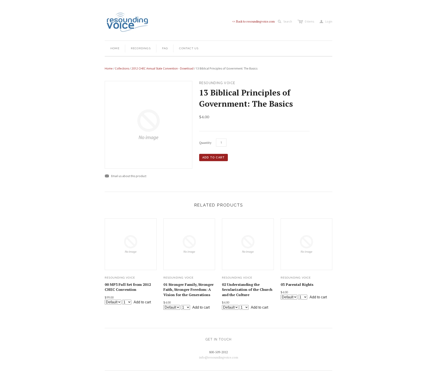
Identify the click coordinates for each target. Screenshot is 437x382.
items (309, 21)
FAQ (165, 48)
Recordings (141, 48)
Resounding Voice (120, 277)
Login (326, 21)
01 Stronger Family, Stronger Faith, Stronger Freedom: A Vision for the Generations (188, 289)
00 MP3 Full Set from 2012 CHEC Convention (128, 287)
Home (114, 48)
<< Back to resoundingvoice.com (253, 21)
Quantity (205, 142)
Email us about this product (125, 176)
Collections (122, 68)
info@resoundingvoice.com (218, 357)
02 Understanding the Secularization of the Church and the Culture (247, 289)
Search (287, 21)
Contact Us (188, 48)
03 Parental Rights (297, 284)
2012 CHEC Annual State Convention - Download (162, 68)
